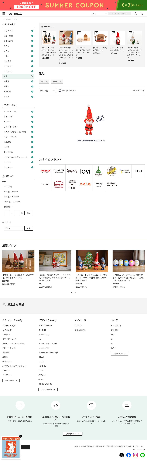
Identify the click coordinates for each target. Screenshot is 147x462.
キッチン (7, 122)
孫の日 (6, 97)
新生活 (6, 81)
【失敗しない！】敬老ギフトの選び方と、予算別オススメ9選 (18, 276)
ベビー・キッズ (10, 137)
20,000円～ (8, 207)
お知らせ (77, 446)
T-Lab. (41, 370)
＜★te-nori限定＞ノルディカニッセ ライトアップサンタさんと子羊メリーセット (134, 52)
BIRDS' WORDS (45, 384)
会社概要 (83, 446)
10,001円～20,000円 (12, 202)
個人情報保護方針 (119, 446)
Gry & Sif (42, 330)
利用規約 (89, 446)
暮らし (113, 348)
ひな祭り (7, 61)
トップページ (6, 19)
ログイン (78, 326)
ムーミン (7, 162)
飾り (112, 335)
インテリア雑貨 (10, 112)
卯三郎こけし (43, 335)
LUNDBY (42, 366)
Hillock (41, 357)
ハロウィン (8, 71)
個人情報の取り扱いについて (135, 446)
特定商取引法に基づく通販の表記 (103, 446)
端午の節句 (8, 41)
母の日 (6, 46)
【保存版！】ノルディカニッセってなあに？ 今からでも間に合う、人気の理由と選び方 (91, 277)
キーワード (6, 222)
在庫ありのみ (68, 91)
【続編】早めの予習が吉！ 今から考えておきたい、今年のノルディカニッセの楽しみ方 (54, 277)
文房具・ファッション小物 (15, 132)
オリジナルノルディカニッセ (16, 157)
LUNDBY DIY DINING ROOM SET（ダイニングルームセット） (83, 51)
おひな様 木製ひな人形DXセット (100, 49)
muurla (41, 362)
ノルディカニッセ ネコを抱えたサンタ (117, 49)
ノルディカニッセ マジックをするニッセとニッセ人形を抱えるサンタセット (48, 51)
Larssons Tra (43, 348)
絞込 (29, 213)
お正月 (6, 56)
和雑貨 (6, 147)
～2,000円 (8, 187)
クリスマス (8, 31)
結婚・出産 (8, 36)
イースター (8, 66)
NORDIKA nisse (45, 326)
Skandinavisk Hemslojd (48, 353)
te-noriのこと (116, 326)
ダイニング (8, 117)
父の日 (6, 51)
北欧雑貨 (7, 142)
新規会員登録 (80, 330)
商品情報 (114, 330)
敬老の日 (7, 91)
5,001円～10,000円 (11, 197)
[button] (142, 262)
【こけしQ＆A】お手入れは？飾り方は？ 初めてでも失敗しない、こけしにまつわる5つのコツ (128, 277)
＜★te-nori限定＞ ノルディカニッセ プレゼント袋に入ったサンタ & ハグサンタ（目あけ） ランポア (66, 54)
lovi (39, 339)
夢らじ (41, 379)
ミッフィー (8, 167)
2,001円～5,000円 (11, 192)
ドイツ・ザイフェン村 (47, 344)
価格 (4, 182)
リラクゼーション (11, 127)
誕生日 (6, 86)
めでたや (42, 375)
